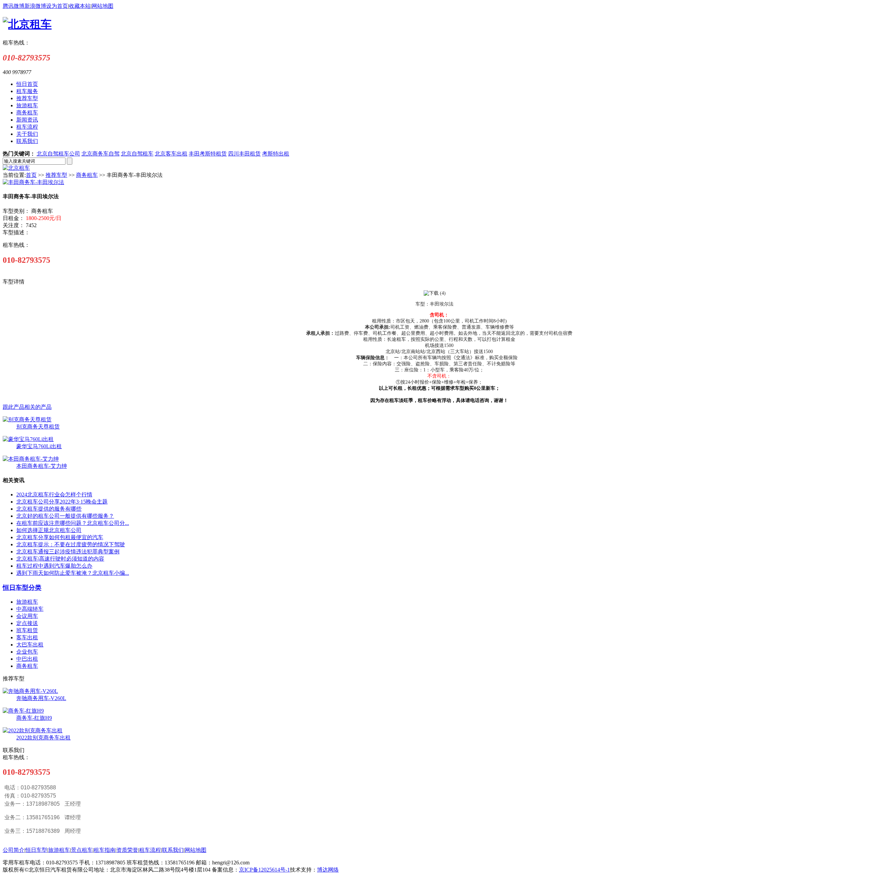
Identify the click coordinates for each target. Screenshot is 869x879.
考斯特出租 (275, 154)
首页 (31, 175)
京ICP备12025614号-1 (264, 870)
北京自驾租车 (137, 154)
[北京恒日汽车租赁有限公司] (27, 24)
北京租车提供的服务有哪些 (48, 509)
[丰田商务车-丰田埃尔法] (33, 182)
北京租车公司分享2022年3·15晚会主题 (62, 502)
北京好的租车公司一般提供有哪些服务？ (65, 516)
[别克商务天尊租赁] (27, 419)
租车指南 (104, 850)
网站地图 (102, 6)
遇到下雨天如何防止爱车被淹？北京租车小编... (72, 573)
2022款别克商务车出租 (43, 737)
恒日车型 (36, 850)
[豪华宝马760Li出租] (28, 439)
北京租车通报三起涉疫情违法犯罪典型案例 (67, 551)
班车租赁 (27, 630)
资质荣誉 (127, 850)
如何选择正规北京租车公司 (48, 530)
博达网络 (328, 870)
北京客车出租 (171, 154)
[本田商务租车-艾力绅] (31, 459)
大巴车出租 (29, 644)
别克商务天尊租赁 (38, 426)
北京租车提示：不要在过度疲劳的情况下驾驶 (70, 544)
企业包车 (27, 652)
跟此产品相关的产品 (27, 407)
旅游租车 (27, 602)
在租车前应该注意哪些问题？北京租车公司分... (72, 523)
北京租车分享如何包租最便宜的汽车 (59, 537)
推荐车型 (56, 175)
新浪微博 (35, 6)
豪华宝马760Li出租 (39, 446)
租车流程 (150, 850)
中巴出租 (27, 659)
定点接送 (27, 623)
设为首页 (57, 6)
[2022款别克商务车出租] (32, 730)
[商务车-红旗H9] (23, 711)
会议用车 (27, 616)
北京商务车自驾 (100, 154)
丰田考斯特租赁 (208, 154)
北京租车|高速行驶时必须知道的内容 (60, 559)
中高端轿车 (29, 609)
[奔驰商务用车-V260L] (30, 691)
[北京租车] (16, 168)
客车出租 (27, 637)
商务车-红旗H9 (34, 718)
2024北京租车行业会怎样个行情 (54, 494)
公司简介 (13, 850)
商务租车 (87, 175)
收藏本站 (80, 6)
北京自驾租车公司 (58, 154)
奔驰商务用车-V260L (41, 698)
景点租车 (82, 850)
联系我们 (173, 850)
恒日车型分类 (22, 587)
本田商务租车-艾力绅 (41, 466)
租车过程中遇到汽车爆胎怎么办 (54, 566)
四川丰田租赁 (244, 154)
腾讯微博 (13, 6)
